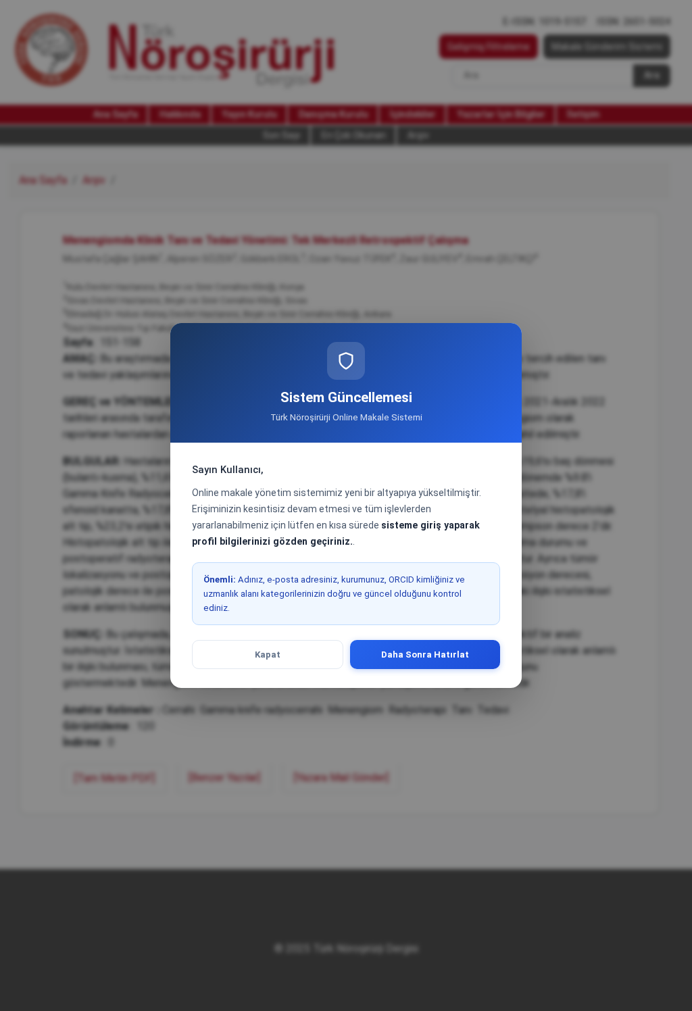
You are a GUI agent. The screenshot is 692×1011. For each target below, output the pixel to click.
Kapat (267, 654)
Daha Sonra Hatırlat (425, 654)
